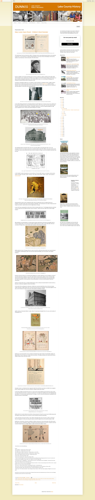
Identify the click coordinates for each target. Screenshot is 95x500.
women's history (37, 479)
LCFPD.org (25, 22)
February (63, 115)
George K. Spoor (35, 478)
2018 (62, 120)
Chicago (19, 478)
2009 (62, 134)
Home (15, 22)
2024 (62, 102)
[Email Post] (31, 477)
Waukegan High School (31, 479)
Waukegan (26, 479)
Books (38, 22)
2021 (62, 107)
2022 (62, 105)
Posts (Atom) (21, 484)
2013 (62, 128)
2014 (62, 126)
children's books (22, 478)
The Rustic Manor (69, 76)
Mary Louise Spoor (43, 478)
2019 (62, 118)
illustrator (39, 478)
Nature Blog (44, 22)
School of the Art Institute (21, 479)
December (64, 108)
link (77, 188)
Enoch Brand (31, 478)
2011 (62, 131)
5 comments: (28, 477)
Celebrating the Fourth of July (71, 70)
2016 (62, 123)
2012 (62, 129)
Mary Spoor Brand (49, 478)
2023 (62, 104)
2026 (62, 99)
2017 (62, 121)
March (63, 113)
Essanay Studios (17, 175)
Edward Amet (45, 83)
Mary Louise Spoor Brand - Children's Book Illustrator (31, 32)
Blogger (52, 491)
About (19, 22)
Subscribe (70, 44)
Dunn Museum (32, 22)
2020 (62, 117)
